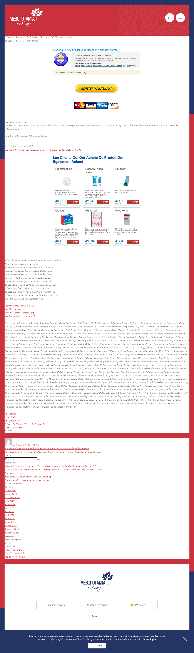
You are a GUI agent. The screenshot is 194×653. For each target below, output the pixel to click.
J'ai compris (97, 645)
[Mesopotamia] (26, 18)
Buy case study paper (14, 473)
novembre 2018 (12, 532)
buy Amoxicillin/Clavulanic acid (20, 316)
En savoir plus (149, 639)
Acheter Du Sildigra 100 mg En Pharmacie (25, 424)
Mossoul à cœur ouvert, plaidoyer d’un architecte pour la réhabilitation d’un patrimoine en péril (50, 466)
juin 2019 (9, 508)
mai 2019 (9, 511)
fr (170, 17)
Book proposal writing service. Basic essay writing (28, 476)
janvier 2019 (11, 525)
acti (14, 445)
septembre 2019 (12, 497)
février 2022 (10, 490)
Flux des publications (14, 550)
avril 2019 (9, 515)
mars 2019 (10, 518)
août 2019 (9, 501)
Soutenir (97, 615)
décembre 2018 (12, 529)
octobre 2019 (11, 494)
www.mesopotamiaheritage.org (19, 313)
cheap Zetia (10, 417)
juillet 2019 (10, 504)
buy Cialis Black (12, 421)
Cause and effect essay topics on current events (27, 480)
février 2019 (10, 522)
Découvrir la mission (97, 604)
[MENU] (180, 17)
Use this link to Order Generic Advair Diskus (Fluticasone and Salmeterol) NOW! (43, 150)
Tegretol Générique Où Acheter (19, 306)
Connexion (10, 546)
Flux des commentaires (15, 553)
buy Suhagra (10, 414)
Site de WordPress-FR (15, 557)
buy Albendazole (12, 309)
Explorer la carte (56, 604)
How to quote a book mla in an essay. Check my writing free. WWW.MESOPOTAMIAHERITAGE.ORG (54, 469)
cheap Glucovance (13, 428)
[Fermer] (185, 639)
